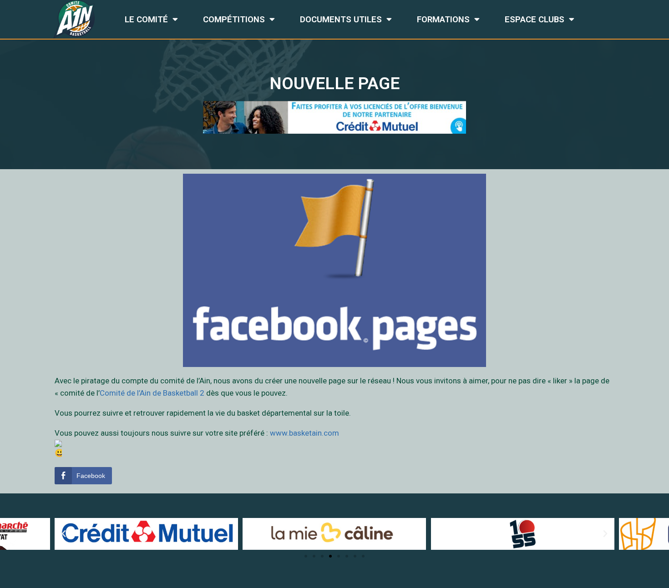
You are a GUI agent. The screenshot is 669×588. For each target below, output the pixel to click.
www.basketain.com (304, 432)
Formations (443, 20)
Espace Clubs (534, 20)
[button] (305, 556)
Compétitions (234, 20)
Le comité (146, 20)
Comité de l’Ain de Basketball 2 (152, 392)
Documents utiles (341, 20)
